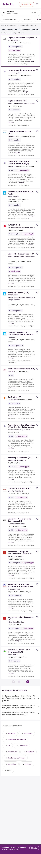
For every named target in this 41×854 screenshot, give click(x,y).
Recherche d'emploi (7, 25)
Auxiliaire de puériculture (17, 739)
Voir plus (31, 61)
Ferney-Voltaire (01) (21, 25)
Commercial (12, 752)
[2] (27, 681)
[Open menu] (37, 4)
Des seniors (12, 764)
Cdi (9, 746)
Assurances (28, 733)
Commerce (23, 746)
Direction (28, 764)
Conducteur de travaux (16, 758)
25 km (34, 13)
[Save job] (37, 37)
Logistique (11, 733)
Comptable (30, 752)
